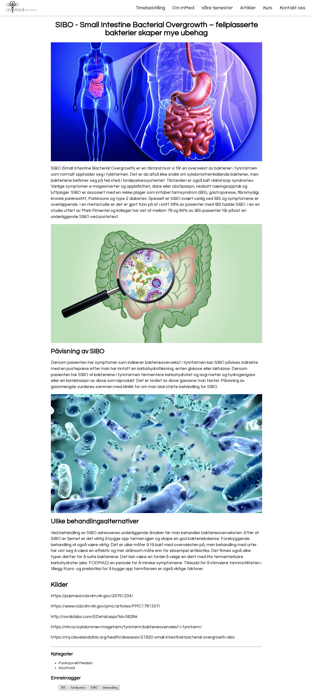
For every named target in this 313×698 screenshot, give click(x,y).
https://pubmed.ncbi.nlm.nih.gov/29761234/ (92, 596)
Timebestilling (150, 7)
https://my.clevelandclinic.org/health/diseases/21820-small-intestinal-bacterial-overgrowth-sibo (143, 637)
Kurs (267, 7)
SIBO (94, 687)
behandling (110, 687)
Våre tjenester (217, 7)
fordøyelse (78, 687)
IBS (63, 687)
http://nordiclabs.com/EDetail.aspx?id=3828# (94, 617)
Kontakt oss (292, 7)
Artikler (248, 7)
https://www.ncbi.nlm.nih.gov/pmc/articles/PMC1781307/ (105, 606)
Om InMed (183, 7)
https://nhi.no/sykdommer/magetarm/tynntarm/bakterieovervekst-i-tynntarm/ (126, 627)
